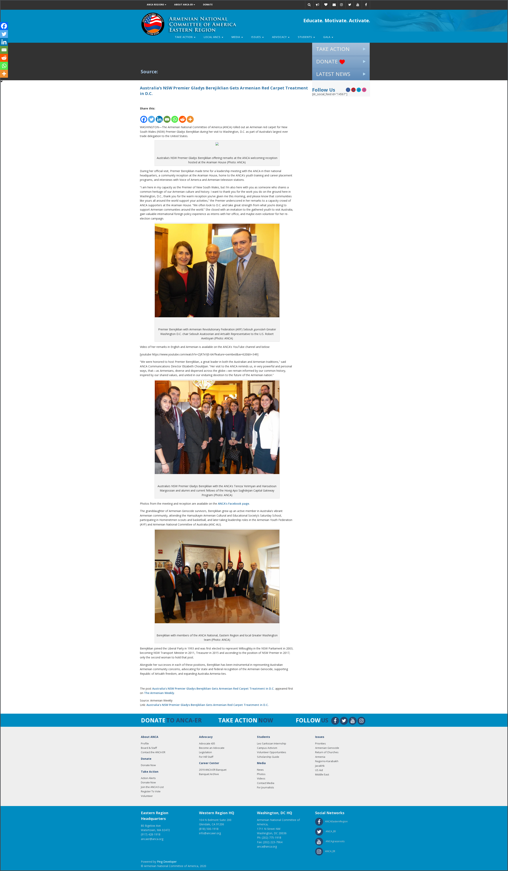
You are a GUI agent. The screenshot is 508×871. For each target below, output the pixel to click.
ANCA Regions (156, 4)
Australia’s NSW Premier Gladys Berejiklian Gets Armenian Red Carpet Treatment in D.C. (213, 688)
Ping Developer (167, 861)
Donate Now (148, 765)
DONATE (327, 61)
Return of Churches (327, 752)
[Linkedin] (159, 117)
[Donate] (326, 5)
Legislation (205, 752)
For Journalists (265, 787)
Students (305, 37)
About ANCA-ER (183, 4)
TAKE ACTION (333, 48)
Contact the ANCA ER (153, 752)
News (260, 769)
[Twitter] (151, 117)
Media (236, 37)
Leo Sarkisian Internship (271, 743)
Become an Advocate (211, 748)
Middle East (322, 774)
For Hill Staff (206, 757)
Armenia (320, 757)
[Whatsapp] (174, 117)
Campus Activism (267, 748)
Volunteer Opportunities (271, 752)
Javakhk (320, 765)
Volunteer (147, 796)
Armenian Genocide (327, 748)
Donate (208, 4)
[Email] (334, 5)
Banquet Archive (209, 774)
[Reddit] (182, 117)
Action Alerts (148, 778)
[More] (190, 117)
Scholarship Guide (268, 757)
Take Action (184, 37)
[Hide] (1, 81)
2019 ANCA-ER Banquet (212, 769)
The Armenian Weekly (159, 693)
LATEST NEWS (333, 73)
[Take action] (317, 5)
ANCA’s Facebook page (233, 503)
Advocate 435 (207, 743)
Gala (327, 37)
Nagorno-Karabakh (326, 761)
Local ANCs (212, 37)
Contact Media (265, 783)
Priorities (320, 743)
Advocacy (280, 37)
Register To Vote (151, 791)
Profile (145, 743)
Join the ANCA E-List (152, 787)
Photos (261, 774)
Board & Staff (149, 748)
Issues (256, 37)
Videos (261, 778)
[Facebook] (143, 117)
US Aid (319, 770)
